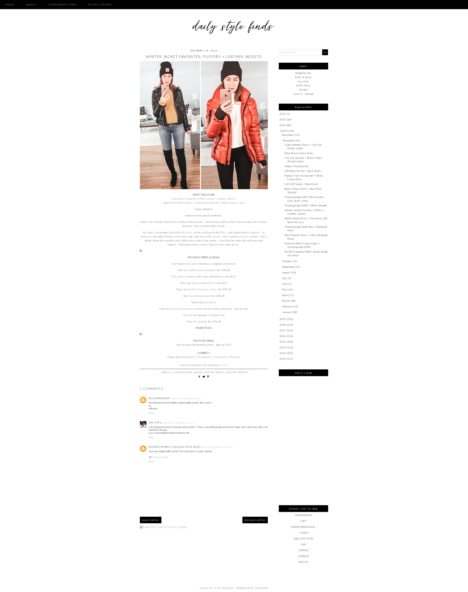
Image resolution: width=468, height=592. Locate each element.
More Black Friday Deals (299, 153)
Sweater (191, 198)
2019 (282, 319)
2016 (282, 336)
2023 (282, 113)
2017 (282, 330)
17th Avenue (224, 588)
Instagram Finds (62, 4)
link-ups (224, 365)
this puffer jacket (210, 236)
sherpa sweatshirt (202, 282)
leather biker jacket (187, 372)
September (288, 266)
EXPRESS (303, 556)
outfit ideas (303, 85)
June (285, 283)
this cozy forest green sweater (184, 308)
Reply (151, 412)
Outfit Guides (100, 4)
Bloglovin (189, 356)
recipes (303, 89)
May (284, 289)
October (286, 261)
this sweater (200, 321)
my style (303, 81)
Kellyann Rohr (159, 398)
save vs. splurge (303, 93)
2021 (282, 125)
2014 (282, 347)
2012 (282, 358)
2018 (282, 324)
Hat (180, 198)
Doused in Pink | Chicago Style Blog (175, 446)
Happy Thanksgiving (296, 166)
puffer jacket (215, 372)
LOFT (303, 521)
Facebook (220, 356)
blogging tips (303, 72)
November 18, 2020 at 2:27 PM (216, 447)
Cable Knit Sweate (207, 202)
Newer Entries (150, 520)
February (287, 306)
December (288, 134)
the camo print (229, 244)
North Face (184, 232)
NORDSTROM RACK (303, 526)
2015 (282, 341)
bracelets (210, 302)
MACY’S (303, 562)
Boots (232, 198)
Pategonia (253, 232)
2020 (283, 130)
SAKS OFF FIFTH (303, 538)
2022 (282, 119)
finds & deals (303, 77)
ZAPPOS (303, 550)
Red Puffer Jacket (181, 202)
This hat (188, 315)
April (285, 295)
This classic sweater (183, 276)
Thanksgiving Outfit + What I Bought (306, 205)
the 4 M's (155, 422)
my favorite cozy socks (202, 289)
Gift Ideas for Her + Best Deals (303, 170)
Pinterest (234, 356)
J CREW (303, 532)
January (286, 312)
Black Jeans (230, 202)
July (284, 278)
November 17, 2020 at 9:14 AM (177, 422)
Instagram (204, 356)
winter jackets (237, 372)
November (288, 140)
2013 (282, 353)
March (286, 300)
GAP (303, 544)
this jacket (192, 263)
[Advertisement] (303, 443)
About (31, 4)
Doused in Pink (160, 457)
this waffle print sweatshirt (200, 270)
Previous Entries (255, 520)
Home (10, 4)
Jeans (221, 198)
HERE (228, 344)
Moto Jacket (207, 198)
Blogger (261, 588)
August (286, 272)
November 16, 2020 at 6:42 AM (185, 398)
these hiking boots (200, 295)
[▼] (279, 131)
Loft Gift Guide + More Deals (301, 184)
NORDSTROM (303, 515)
